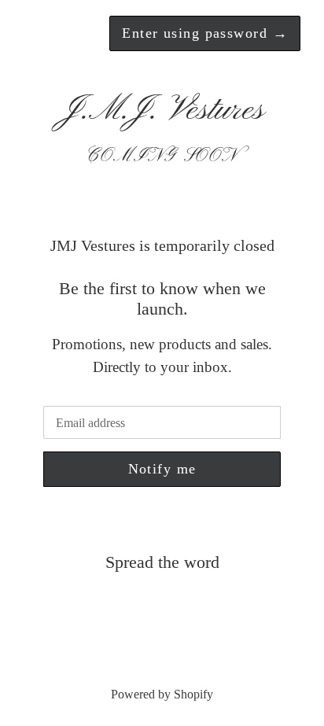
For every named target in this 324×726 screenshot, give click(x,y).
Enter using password (205, 33)
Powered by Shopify (162, 694)
